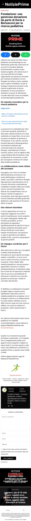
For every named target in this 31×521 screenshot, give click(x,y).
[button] (23, 510)
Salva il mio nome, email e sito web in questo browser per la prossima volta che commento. (14, 451)
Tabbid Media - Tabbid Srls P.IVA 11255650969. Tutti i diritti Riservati (19, 517)
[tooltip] (5, 54)
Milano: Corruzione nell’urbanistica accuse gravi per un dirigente (15, 115)
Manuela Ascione (18, 30)
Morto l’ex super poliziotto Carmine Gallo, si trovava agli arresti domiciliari (14, 122)
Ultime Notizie (4, 10)
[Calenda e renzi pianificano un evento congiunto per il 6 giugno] (15, 477)
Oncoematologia (7, 328)
